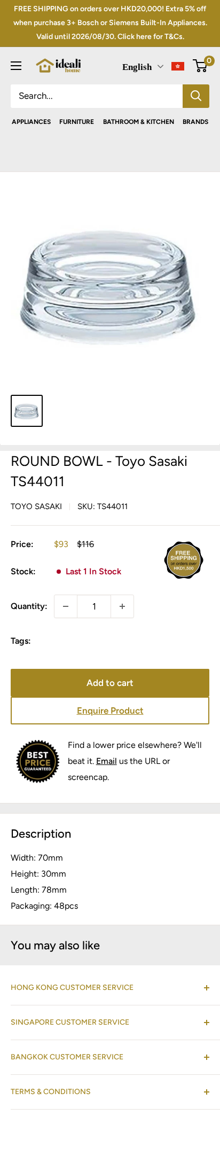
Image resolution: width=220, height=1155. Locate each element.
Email (106, 761)
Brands (195, 122)
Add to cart (110, 682)
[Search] (196, 96)
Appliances (31, 122)
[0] (200, 65)
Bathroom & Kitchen (138, 122)
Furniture (76, 122)
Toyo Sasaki (36, 506)
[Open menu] (16, 65)
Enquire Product (110, 710)
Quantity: (29, 606)
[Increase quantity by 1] (122, 606)
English (137, 67)
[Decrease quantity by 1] (65, 606)
